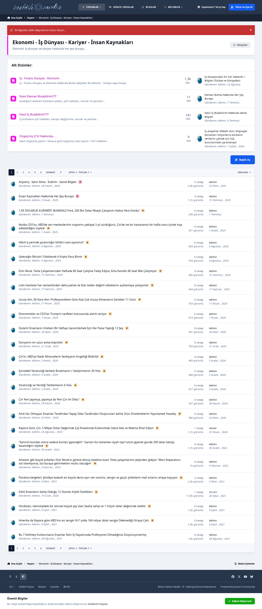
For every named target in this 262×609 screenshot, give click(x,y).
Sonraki (50, 172)
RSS (68, 586)
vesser (213, 428)
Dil (11, 586)
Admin (222, 84)
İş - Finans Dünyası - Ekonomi (39, 78)
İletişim (42, 586)
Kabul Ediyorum (242, 601)
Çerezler (54, 586)
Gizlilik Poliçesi (26, 586)
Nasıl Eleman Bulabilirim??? (37, 96)
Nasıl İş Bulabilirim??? (34, 114)
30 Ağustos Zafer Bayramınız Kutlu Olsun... (40, 30)
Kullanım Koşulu (98, 604)
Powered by (238, 586)
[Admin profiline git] (200, 81)
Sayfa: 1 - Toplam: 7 (79, 172)
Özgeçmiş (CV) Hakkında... (37, 136)
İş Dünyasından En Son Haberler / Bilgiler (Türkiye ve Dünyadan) (225, 78)
